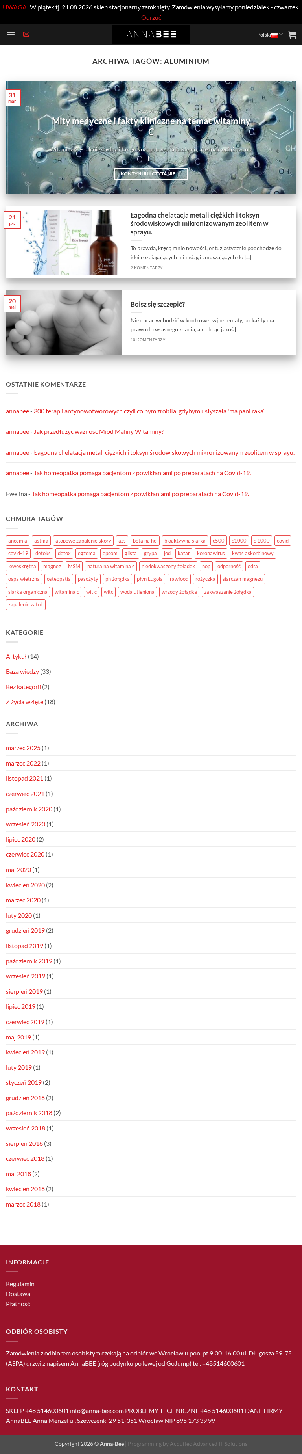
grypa (150, 553)
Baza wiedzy (22, 671)
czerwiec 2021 (25, 793)
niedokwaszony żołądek (168, 566)
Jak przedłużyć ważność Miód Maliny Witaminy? (99, 431)
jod (167, 553)
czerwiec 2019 (25, 1021)
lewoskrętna (22, 566)
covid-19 (18, 553)
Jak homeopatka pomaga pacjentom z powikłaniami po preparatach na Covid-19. (142, 472)
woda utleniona (137, 592)
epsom (110, 553)
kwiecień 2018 (25, 1188)
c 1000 (262, 540)
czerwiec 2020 (25, 854)
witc (108, 592)
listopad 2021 (24, 778)
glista (131, 553)
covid (283, 540)
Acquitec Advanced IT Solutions (208, 1443)
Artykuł (16, 656)
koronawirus (211, 553)
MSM (74, 566)
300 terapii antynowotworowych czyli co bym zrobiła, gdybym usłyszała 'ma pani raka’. (149, 411)
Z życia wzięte (24, 701)
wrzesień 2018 (25, 1128)
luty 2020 (19, 915)
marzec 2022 (23, 763)
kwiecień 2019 (25, 1052)
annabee (17, 411)
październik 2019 (29, 961)
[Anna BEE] (151, 34)
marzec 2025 (23, 747)
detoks (43, 553)
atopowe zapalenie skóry (83, 540)
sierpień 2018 (24, 1143)
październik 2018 (29, 1112)
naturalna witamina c (110, 566)
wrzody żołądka (179, 592)
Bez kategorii (23, 686)
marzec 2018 (23, 1204)
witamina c (67, 592)
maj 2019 (18, 1037)
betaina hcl (145, 540)
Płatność (18, 1303)
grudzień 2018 (25, 1097)
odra (253, 566)
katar (184, 553)
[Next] (280, 137)
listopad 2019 (24, 945)
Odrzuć (151, 17)
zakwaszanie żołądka (228, 592)
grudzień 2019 (25, 930)
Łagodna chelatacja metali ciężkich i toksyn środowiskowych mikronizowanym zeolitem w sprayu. (199, 223)
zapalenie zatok (25, 604)
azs (122, 540)
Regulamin (20, 1283)
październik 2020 (29, 809)
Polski (264, 35)
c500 (219, 540)
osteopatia (59, 579)
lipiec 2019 (20, 1006)
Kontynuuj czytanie (151, 173)
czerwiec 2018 (25, 1158)
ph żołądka (117, 579)
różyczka (205, 579)
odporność (229, 566)
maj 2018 (18, 1173)
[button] (10, 34)
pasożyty (88, 579)
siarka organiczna (28, 592)
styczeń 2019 (24, 1082)
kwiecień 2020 (25, 885)
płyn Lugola (150, 579)
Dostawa (18, 1293)
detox (64, 553)
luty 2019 (19, 1067)
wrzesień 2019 (25, 976)
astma (41, 540)
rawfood (179, 579)
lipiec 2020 (20, 839)
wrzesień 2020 (25, 823)
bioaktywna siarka (185, 540)
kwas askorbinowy (253, 553)
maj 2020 (18, 869)
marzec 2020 (23, 900)
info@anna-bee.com (97, 1410)
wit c (91, 592)
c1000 (239, 540)
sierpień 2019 (24, 991)
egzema (87, 553)
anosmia (17, 540)
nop (206, 566)
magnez (52, 566)
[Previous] (22, 137)
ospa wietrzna (24, 579)
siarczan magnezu (243, 579)
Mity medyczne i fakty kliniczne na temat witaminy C (151, 126)
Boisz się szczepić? (158, 304)
